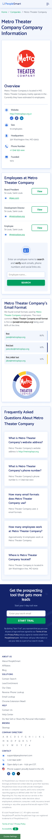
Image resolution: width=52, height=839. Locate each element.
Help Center (7, 714)
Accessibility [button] (7, 829)
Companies (15, 12)
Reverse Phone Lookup (13, 692)
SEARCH (26, 282)
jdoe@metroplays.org (15, 361)
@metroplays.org (17, 216)
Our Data (6, 688)
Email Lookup (8, 697)
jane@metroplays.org (15, 337)
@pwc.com (14, 198)
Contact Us (7, 710)
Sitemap (6, 728)
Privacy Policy (13, 634)
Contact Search (9, 679)
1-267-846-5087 (14, 760)
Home (4, 12)
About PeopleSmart (11, 661)
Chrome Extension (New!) (14, 701)
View (39, 191)
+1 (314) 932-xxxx (17, 150)
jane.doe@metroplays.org (17, 349)
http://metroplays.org (19, 114)
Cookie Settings (10, 836)
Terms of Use (41, 631)
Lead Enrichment (10, 683)
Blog (4, 670)
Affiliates (6, 666)
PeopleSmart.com (12, 638)
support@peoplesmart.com (19, 755)
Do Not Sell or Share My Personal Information (23, 719)
